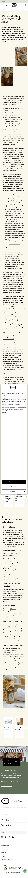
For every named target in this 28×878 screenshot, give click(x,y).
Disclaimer (3, 852)
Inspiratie (6, 825)
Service (4, 814)
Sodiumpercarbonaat (8, 654)
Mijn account (6, 5)
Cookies (3, 849)
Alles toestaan (8, 482)
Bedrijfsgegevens (5, 842)
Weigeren (14, 486)
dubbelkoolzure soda (10, 258)
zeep (4, 534)
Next (25, 496)
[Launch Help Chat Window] (25, 871)
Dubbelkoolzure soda (9, 624)
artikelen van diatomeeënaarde (15, 559)
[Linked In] (13, 837)
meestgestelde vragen (14, 777)
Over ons (5, 820)
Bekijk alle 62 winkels (9, 763)
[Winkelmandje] (25, 5)
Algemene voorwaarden (6, 859)
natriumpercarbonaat (14, 244)
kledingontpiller (7, 276)
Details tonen (13, 491)
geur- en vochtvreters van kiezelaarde (13, 162)
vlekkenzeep (18, 593)
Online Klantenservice (6, 786)
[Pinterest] (5, 837)
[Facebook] (9, 837)
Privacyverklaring (5, 845)
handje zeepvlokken (15, 196)
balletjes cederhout (10, 156)
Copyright (3, 856)
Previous (2, 496)
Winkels (3, 1)
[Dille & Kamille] (14, 5)
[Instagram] (2, 837)
